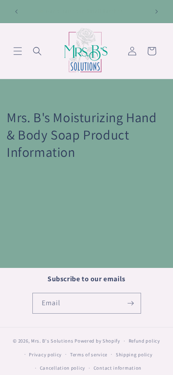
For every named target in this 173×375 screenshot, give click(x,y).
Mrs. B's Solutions (52, 341)
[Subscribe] (131, 303)
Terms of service (88, 354)
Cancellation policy (62, 368)
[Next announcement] (156, 11)
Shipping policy (134, 354)
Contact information (118, 368)
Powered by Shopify (97, 341)
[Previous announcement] (16, 11)
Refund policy (144, 341)
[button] (18, 51)
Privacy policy (45, 354)
